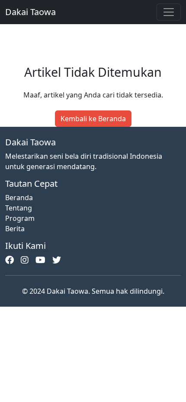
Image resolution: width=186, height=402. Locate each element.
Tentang (18, 208)
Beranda (19, 197)
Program (20, 218)
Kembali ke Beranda (93, 118)
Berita (15, 228)
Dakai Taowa (30, 12)
